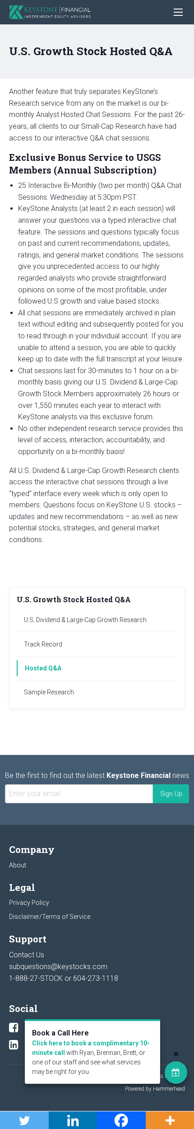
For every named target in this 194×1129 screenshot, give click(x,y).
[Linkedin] (13, 1045)
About (17, 865)
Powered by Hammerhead (155, 1089)
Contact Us (26, 955)
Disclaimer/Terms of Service (49, 916)
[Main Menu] (178, 12)
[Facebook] (13, 1027)
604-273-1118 (95, 978)
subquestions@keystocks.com (58, 966)
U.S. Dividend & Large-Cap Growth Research (85, 619)
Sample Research (49, 692)
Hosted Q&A (43, 668)
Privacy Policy (29, 902)
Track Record (43, 644)
